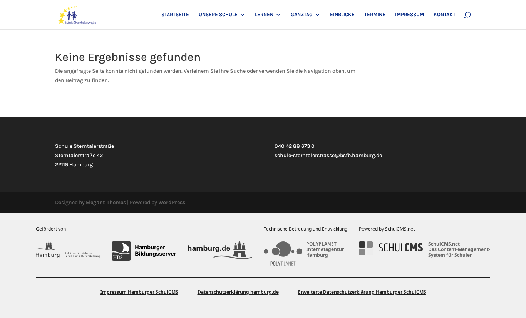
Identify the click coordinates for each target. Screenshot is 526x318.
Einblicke (342, 14)
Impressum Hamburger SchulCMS (139, 292)
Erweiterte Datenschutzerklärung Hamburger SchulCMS (362, 292)
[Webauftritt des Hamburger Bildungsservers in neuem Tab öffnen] (144, 251)
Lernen (264, 14)
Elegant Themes (106, 202)
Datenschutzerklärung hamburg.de (238, 292)
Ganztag (302, 14)
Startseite (175, 14)
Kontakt (445, 14)
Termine (374, 14)
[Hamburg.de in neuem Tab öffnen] (220, 251)
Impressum (409, 14)
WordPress (171, 202)
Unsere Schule (218, 14)
